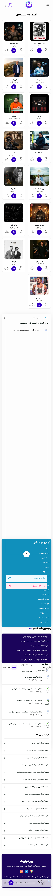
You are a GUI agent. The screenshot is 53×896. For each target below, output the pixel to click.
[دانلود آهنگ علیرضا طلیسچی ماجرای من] (39, 249)
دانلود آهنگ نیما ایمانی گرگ (39, 646)
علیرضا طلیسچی (43, 599)
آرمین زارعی (45, 562)
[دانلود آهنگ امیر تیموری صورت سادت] (39, 212)
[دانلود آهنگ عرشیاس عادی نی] (39, 285)
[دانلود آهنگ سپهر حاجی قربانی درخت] (13, 103)
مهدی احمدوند (44, 608)
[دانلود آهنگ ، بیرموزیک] (29, 5)
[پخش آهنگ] (10, 5)
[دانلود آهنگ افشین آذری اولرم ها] (13, 67)
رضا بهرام (46, 590)
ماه (9, 667)
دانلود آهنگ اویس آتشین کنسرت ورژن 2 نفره (33, 650)
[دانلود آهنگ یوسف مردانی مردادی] (13, 140)
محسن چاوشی (44, 617)
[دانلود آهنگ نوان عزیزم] (13, 249)
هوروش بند (45, 603)
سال (4, 667)
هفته (14, 667)
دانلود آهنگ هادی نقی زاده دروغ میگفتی (34, 641)
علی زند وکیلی (44, 594)
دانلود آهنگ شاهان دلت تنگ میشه (36, 655)
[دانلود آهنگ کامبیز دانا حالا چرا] (13, 176)
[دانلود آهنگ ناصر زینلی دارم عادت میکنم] (39, 176)
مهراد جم (46, 572)
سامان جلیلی (44, 622)
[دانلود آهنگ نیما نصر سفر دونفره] (39, 140)
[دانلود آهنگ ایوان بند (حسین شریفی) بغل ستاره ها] (13, 31)
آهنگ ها (45, 318)
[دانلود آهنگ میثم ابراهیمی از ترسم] (39, 67)
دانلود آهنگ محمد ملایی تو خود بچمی (36, 636)
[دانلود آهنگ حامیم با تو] (39, 103)
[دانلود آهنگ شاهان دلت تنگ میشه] (39, 31)
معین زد (46, 567)
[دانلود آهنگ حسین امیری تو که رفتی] (13, 212)
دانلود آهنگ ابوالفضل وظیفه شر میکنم (35, 659)
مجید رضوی (45, 558)
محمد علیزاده (44, 613)
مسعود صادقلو (43, 581)
